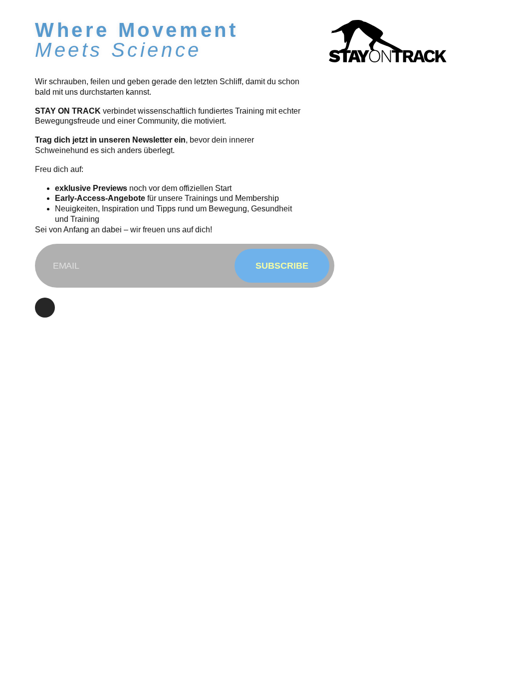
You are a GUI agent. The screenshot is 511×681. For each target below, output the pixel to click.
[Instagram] (45, 308)
